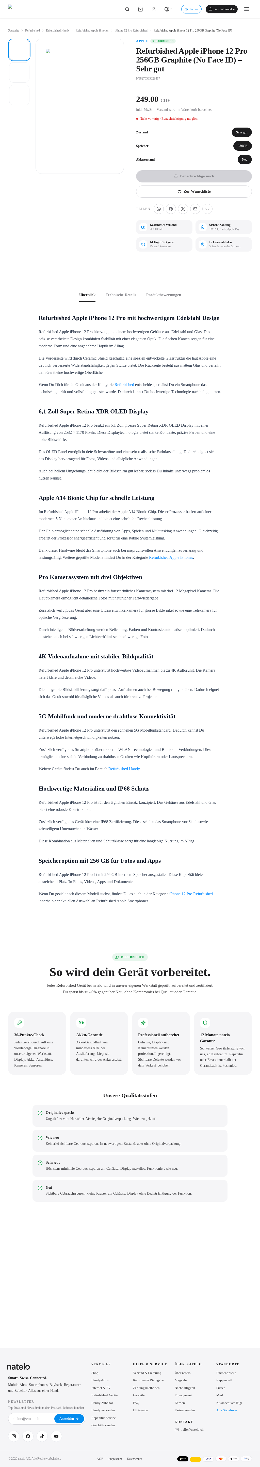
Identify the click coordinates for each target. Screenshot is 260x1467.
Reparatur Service (103, 1418)
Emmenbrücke (226, 1373)
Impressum (115, 1459)
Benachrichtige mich (197, 176)
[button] (169, 9)
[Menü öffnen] (247, 9)
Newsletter (21, 1401)
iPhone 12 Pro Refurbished (131, 30)
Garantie (139, 1395)
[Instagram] (13, 1436)
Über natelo (183, 1373)
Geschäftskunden (224, 9)
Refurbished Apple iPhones (92, 30)
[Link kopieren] (207, 209)
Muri (219, 1395)
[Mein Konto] (153, 9)
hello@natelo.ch (192, 1429)
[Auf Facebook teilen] (171, 209)
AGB (100, 1459)
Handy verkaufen (103, 1410)
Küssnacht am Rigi (229, 1403)
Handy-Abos (100, 1380)
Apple (142, 41)
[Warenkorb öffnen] (140, 9)
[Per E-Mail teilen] (195, 209)
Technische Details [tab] (121, 295)
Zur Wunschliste (197, 191)
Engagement (183, 1395)
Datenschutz (134, 1459)
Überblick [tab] (87, 295)
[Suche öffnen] (127, 9)
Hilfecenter (140, 1410)
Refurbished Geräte (104, 1395)
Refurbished (32, 30)
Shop (95, 1373)
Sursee (220, 1388)
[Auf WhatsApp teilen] (159, 209)
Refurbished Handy (58, 30)
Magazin (181, 1380)
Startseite (13, 30)
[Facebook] (28, 1436)
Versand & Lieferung (147, 1373)
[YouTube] (56, 1436)
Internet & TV (100, 1388)
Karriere (180, 1403)
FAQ (136, 1403)
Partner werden (185, 1410)
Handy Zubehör (102, 1403)
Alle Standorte (226, 1410)
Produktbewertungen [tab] (163, 295)
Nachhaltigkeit (185, 1388)
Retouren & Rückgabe (148, 1380)
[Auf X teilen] (183, 209)
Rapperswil (224, 1380)
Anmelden (66, 1418)
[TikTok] (42, 1436)
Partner (194, 9)
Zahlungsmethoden (146, 1388)
